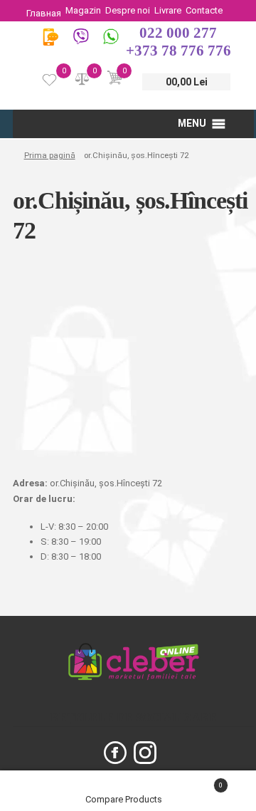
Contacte (204, 10)
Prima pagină (49, 155)
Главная (43, 13)
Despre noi (127, 10)
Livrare (167, 10)
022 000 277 (178, 32)
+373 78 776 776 (178, 50)
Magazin (83, 10)
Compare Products (124, 799)
